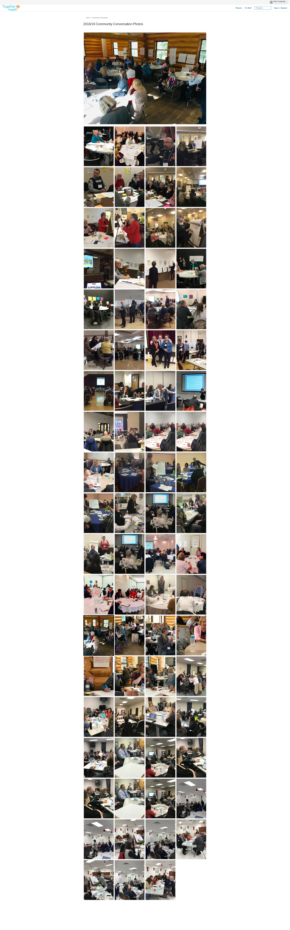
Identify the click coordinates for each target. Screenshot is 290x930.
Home (88, 18)
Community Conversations (100, 18)
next (199, 82)
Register (284, 8)
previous (89, 82)
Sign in (277, 8)
